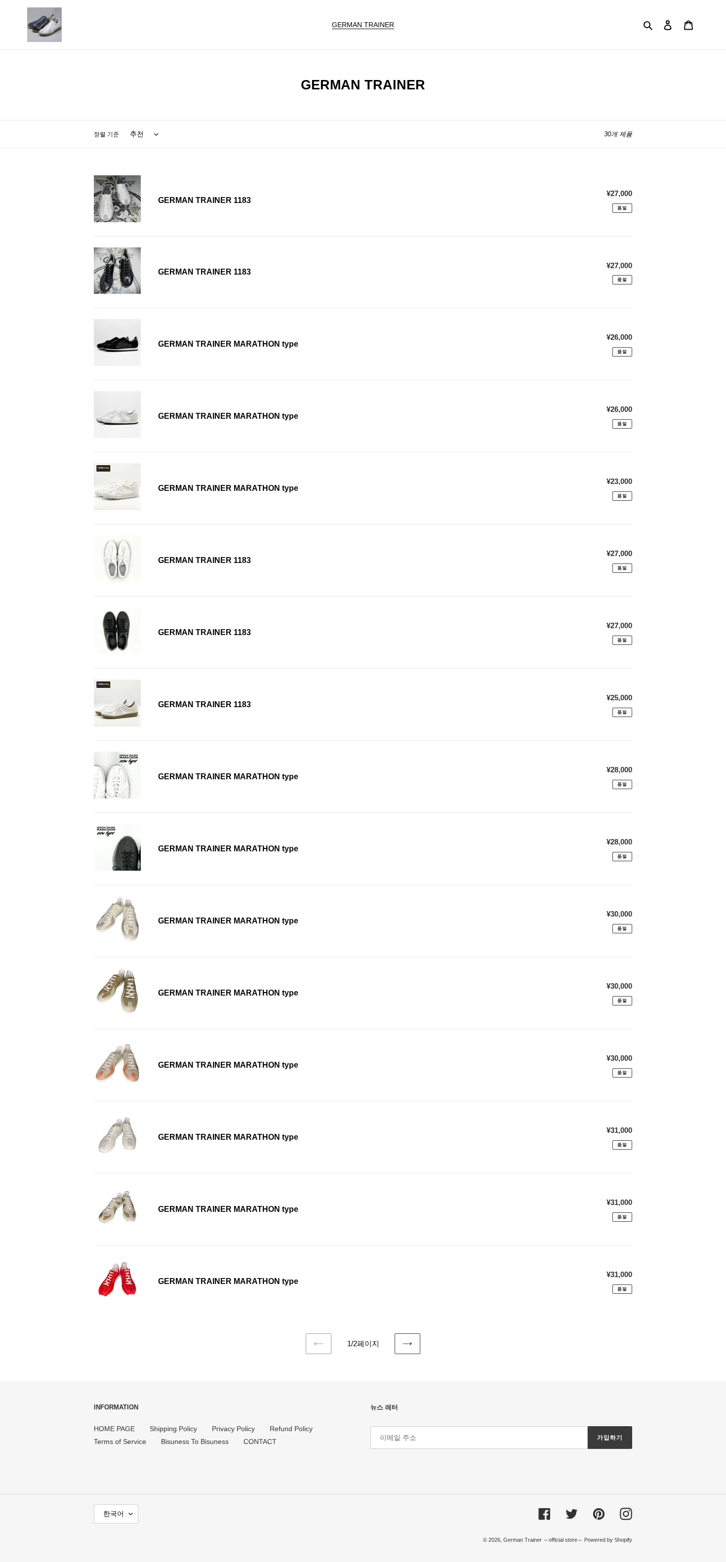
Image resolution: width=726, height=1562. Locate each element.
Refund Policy (291, 1429)
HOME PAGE (114, 1429)
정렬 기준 (106, 134)
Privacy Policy (233, 1429)
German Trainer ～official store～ (543, 1540)
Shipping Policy (173, 1429)
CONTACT (260, 1441)
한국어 (113, 1514)
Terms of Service (120, 1441)
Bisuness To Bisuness (195, 1441)
